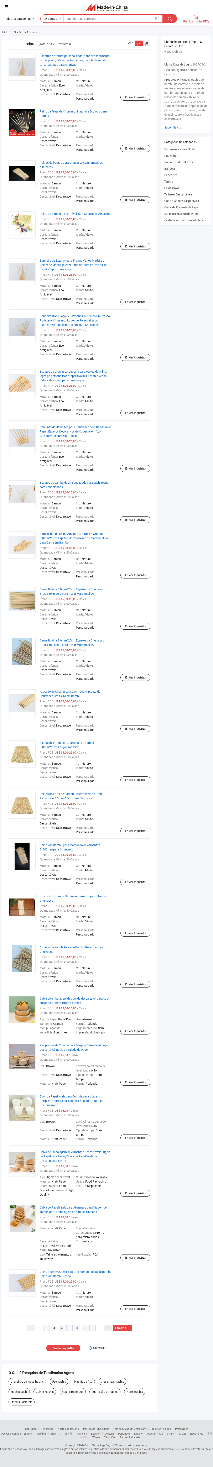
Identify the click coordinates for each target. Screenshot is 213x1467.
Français (82, 1433)
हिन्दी (209, 1433)
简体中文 (41, 1433)
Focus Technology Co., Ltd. (100, 1445)
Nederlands (196, 1433)
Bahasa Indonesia (130, 1437)
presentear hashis (112, 1381)
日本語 (69, 1433)
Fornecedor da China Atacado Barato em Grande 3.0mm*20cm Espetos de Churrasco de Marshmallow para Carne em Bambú (74, 538)
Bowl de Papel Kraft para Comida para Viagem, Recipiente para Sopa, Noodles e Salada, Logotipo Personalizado (71, 1100)
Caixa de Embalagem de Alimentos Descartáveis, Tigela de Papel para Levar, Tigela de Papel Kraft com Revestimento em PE (75, 1156)
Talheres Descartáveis (178, 194)
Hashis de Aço (83, 1381)
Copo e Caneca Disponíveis (181, 201)
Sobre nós (30, 1428)
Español (95, 1433)
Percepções (181, 1428)
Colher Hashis (45, 1392)
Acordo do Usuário (68, 1428)
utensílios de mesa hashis (27, 1381)
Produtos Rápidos (161, 1428)
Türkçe (96, 1437)
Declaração (47, 1428)
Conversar (99, 1348)
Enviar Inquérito (135, 97)
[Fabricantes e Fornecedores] (107, 7)
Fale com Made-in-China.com (129, 1428)
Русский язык (155, 1433)
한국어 (171, 1433)
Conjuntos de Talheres (178, 162)
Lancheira (170, 175)
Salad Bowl (171, 188)
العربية (182, 1433)
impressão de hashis (105, 1392)
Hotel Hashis (134, 1392)
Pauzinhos (171, 156)
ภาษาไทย (82, 1437)
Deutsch (109, 1433)
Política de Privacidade (96, 1428)
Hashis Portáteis (21, 1402)
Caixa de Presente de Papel (181, 207)
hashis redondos (72, 1392)
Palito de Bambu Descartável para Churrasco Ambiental (75, 214)
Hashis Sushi (19, 1392)
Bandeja (169, 169)
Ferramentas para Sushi (179, 149)
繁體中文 (56, 1433)
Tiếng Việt (110, 1437)
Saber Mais (173, 127)
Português (124, 1433)
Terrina (168, 181)
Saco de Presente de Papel (181, 214)
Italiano (138, 1433)
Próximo (122, 1328)
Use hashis (59, 1381)
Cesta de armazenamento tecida (185, 220)
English (28, 1433)
